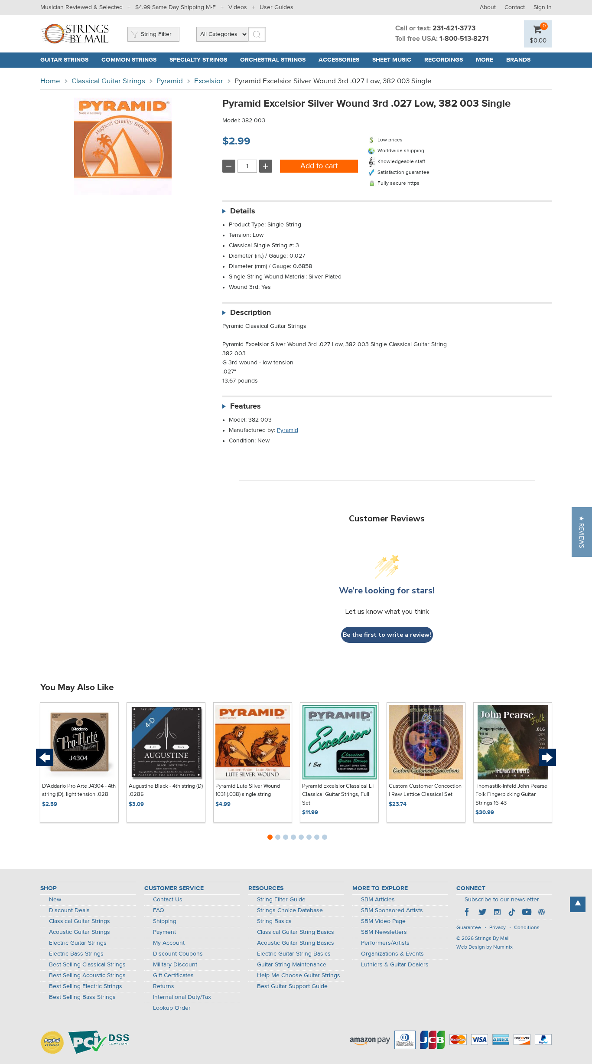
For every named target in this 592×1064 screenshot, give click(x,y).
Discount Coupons (178, 954)
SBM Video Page (383, 921)
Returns (163, 986)
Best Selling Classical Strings (87, 965)
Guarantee (468, 927)
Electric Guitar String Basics (294, 954)
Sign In (542, 7)
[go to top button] (577, 904)
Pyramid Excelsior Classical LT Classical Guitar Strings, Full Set (338, 794)
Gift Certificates (173, 975)
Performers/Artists (385, 943)
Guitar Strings (64, 60)
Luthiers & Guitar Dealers (395, 965)
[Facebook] (467, 913)
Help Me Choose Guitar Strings (298, 975)
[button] (582, 532)
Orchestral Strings (273, 60)
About (488, 7)
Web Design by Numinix (484, 947)
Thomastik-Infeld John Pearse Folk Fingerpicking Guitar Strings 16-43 (511, 794)
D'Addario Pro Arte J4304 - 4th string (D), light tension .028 (79, 790)
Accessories (339, 60)
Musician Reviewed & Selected (81, 7)
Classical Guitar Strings (108, 81)
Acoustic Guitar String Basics (295, 943)
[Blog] (541, 913)
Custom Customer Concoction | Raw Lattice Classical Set (425, 790)
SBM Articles (378, 900)
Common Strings (128, 60)
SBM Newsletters (384, 932)
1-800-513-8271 (464, 39)
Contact (514, 7)
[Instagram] (497, 913)
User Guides (276, 7)
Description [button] (250, 313)
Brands (518, 60)
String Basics (274, 921)
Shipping (164, 921)
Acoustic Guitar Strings (79, 932)
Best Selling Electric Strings (85, 986)
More (484, 60)
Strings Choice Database (290, 910)
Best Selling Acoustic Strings (87, 975)
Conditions (527, 927)
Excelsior (208, 81)
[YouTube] (526, 913)
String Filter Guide (281, 900)
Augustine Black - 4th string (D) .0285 (166, 790)
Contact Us (167, 900)
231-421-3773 (454, 28)
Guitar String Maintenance (291, 965)
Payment (164, 932)
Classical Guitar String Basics (295, 932)
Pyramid (169, 81)
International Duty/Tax (182, 997)
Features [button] (245, 406)
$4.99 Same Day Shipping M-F (175, 7)
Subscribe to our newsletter (502, 900)
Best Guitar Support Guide (292, 986)
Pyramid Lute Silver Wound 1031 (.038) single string (247, 790)
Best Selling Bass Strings (82, 997)
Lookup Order (172, 1008)
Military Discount (175, 965)
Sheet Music (391, 60)
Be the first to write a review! (387, 635)
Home (50, 81)
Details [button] (242, 211)
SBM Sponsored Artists (392, 910)
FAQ (158, 910)
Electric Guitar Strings (78, 943)
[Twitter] (482, 913)
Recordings (443, 60)
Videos (237, 7)
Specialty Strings (198, 60)
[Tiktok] (511, 913)
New (55, 900)
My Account (169, 943)
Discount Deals (69, 910)
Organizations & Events (392, 954)
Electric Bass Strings (76, 954)
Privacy (497, 927)
